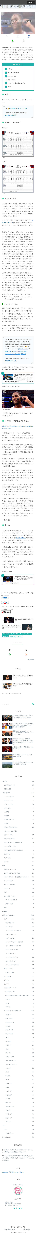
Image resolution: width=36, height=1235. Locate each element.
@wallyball (8, 351)
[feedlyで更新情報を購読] (9, 654)
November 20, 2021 (10, 115)
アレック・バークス (11, 79)
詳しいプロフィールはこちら (11, 1205)
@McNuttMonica (23, 351)
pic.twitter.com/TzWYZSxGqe (18, 108)
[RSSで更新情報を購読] (26, 654)
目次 (17, 64)
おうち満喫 (18, 1199)
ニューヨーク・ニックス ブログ (24, 633)
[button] (23, 41)
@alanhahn (8, 354)
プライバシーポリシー (9, 1229)
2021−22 (13, 636)
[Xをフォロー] (26, 650)
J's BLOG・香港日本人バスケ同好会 (13, 1172)
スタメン (10, 69)
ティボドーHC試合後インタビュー (17, 83)
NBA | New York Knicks (9, 633)
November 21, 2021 (10, 360)
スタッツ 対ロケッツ (14, 72)
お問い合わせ (26, 1229)
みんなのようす (12, 76)
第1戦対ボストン (21, 538)
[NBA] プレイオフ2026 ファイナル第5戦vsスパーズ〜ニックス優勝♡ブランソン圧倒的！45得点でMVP (17, 1151)
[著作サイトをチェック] (9, 650)
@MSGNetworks (23, 349)
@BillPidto (15, 351)
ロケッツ (6, 636)
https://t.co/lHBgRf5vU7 (19, 354)
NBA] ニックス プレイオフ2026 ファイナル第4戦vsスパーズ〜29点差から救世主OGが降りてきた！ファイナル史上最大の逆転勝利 (18, 1158)
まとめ (9, 86)
